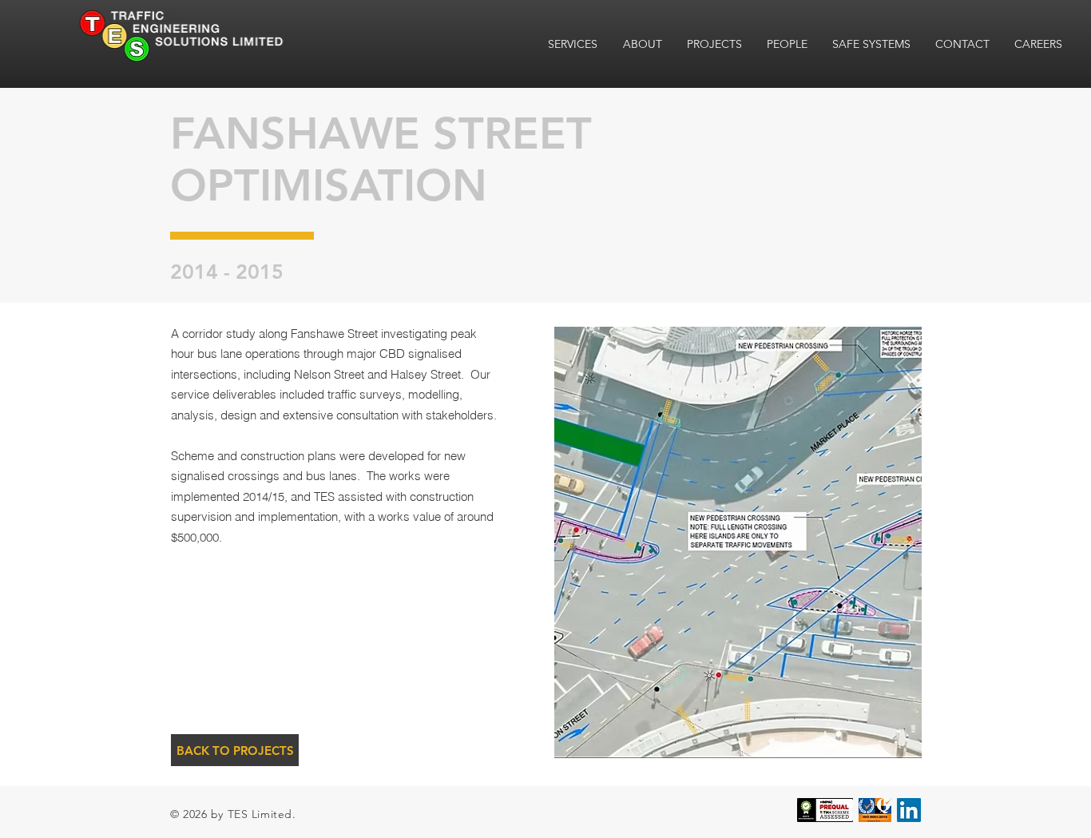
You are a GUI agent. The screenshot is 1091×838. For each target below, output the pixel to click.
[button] (737, 542)
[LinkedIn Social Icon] (909, 810)
